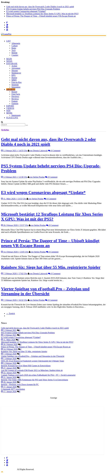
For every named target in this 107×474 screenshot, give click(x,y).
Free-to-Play (16, 82)
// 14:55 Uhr (15, 150)
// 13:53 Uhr (14, 199)
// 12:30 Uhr (15, 177)
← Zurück (10, 313)
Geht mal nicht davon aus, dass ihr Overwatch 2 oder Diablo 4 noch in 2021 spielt (40, 6)
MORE (9, 113)
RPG (13, 75)
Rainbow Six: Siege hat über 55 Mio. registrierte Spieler (50, 267)
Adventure (15, 68)
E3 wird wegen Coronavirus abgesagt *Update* (26, 11)
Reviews (15, 99)
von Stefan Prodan (37, 177)
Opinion (14, 103)
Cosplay (14, 55)
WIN (8, 110)
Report (14, 92)
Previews (15, 96)
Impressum (15, 115)
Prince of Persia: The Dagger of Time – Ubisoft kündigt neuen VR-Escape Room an (41, 16)
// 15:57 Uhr (15, 225)
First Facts (15, 94)
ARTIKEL (10, 89)
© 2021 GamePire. (9, 469)
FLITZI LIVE (12, 118)
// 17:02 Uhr (15, 273)
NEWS (9, 61)
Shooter (14, 70)
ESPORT (10, 106)
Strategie (15, 85)
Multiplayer (16, 73)
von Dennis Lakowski (38, 150)
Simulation (15, 87)
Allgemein (15, 43)
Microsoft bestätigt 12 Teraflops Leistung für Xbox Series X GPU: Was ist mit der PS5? (42, 14)
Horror (14, 78)
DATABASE (11, 63)
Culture (14, 46)
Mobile (14, 53)
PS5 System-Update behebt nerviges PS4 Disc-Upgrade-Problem (33, 9)
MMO (14, 80)
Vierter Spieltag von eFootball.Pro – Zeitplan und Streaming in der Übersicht (45, 291)
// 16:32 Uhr (15, 300)
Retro (13, 48)
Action (14, 66)
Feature (14, 101)
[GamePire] (6, 34)
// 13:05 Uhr (15, 252)
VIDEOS (10, 108)
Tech (13, 50)
